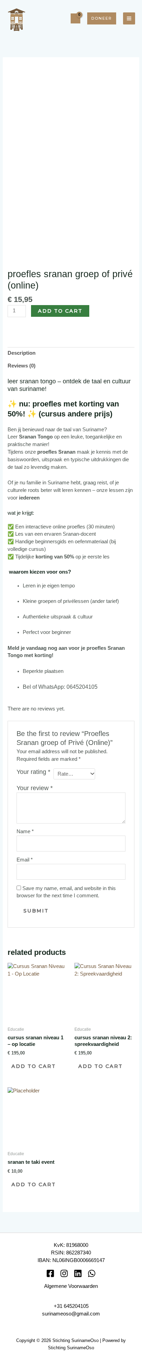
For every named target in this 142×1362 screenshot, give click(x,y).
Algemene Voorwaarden (71, 1286)
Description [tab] (22, 353)
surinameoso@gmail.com (71, 1313)
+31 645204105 (71, 1306)
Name (25, 831)
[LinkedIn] (78, 1273)
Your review (35, 788)
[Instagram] (64, 1273)
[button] (101, 18)
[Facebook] (50, 1273)
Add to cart (60, 311)
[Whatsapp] (92, 1273)
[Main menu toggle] (129, 18)
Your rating (33, 771)
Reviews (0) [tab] (22, 366)
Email (25, 859)
